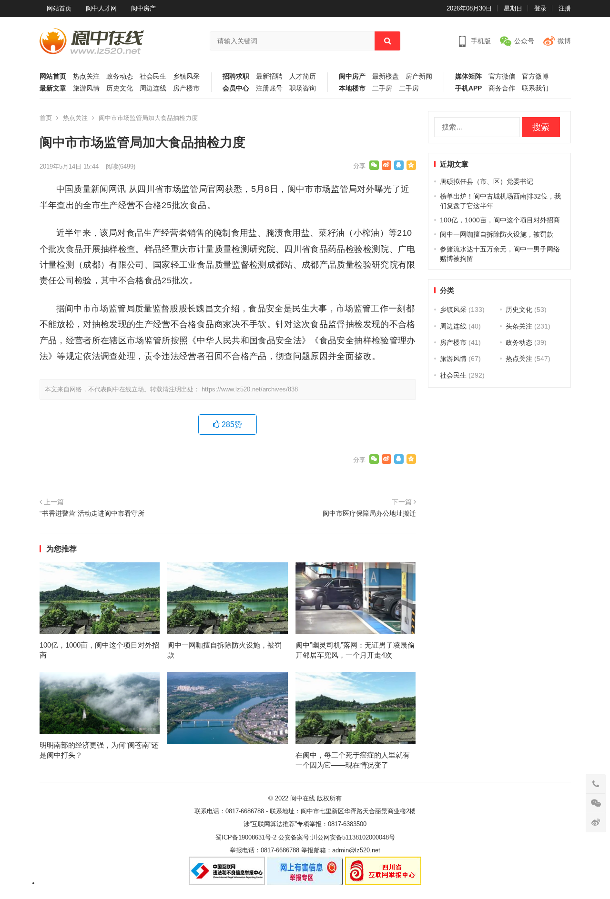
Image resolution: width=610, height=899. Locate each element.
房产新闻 (419, 76)
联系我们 (535, 88)
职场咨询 (302, 88)
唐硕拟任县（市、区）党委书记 (486, 181)
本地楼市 (352, 88)
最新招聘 (269, 76)
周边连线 (153, 88)
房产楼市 (186, 88)
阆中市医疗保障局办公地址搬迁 (369, 513)
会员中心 (236, 88)
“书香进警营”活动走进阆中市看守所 (92, 513)
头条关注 (519, 326)
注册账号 (269, 88)
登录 (540, 8)
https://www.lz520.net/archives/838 (250, 389)
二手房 (382, 88)
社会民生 (153, 76)
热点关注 (86, 76)
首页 (46, 117)
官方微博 (535, 76)
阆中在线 (302, 798)
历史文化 (119, 88)
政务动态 (119, 76)
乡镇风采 (186, 76)
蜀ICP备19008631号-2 (245, 837)
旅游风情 (86, 88)
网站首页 (59, 8)
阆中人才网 (101, 8)
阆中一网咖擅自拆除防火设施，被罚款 (496, 234)
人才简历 (302, 76)
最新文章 (53, 88)
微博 (564, 41)
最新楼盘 (385, 76)
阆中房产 (143, 8)
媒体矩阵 (468, 76)
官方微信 (501, 76)
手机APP (468, 88)
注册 (565, 8)
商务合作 (501, 88)
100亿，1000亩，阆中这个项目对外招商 (500, 220)
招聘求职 (236, 76)
